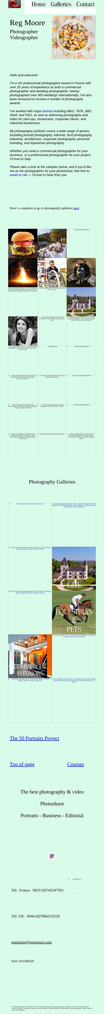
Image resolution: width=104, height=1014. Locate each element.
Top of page (22, 764)
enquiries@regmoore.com (31, 942)
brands (47, 111)
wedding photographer (52, 91)
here (76, 208)
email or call (19, 175)
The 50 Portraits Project (34, 738)
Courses (75, 764)
